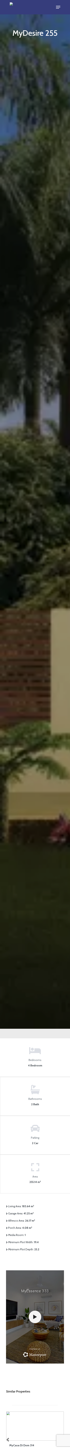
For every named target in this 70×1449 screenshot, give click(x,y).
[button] (58, 7)
